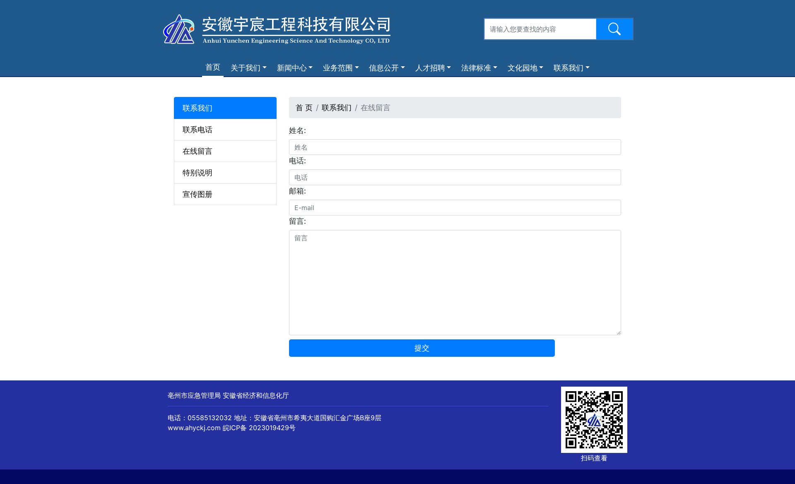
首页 (214, 67)
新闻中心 (292, 67)
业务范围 (338, 67)
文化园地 (522, 67)
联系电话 (197, 129)
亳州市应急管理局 (194, 395)
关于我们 (245, 67)
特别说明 (197, 172)
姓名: (297, 130)
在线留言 (197, 151)
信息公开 (384, 67)
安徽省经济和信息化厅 (256, 395)
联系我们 (568, 67)
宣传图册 (197, 194)
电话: (297, 160)
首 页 (304, 107)
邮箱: (297, 190)
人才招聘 (430, 67)
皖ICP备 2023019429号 (259, 428)
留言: (297, 221)
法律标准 (476, 67)
